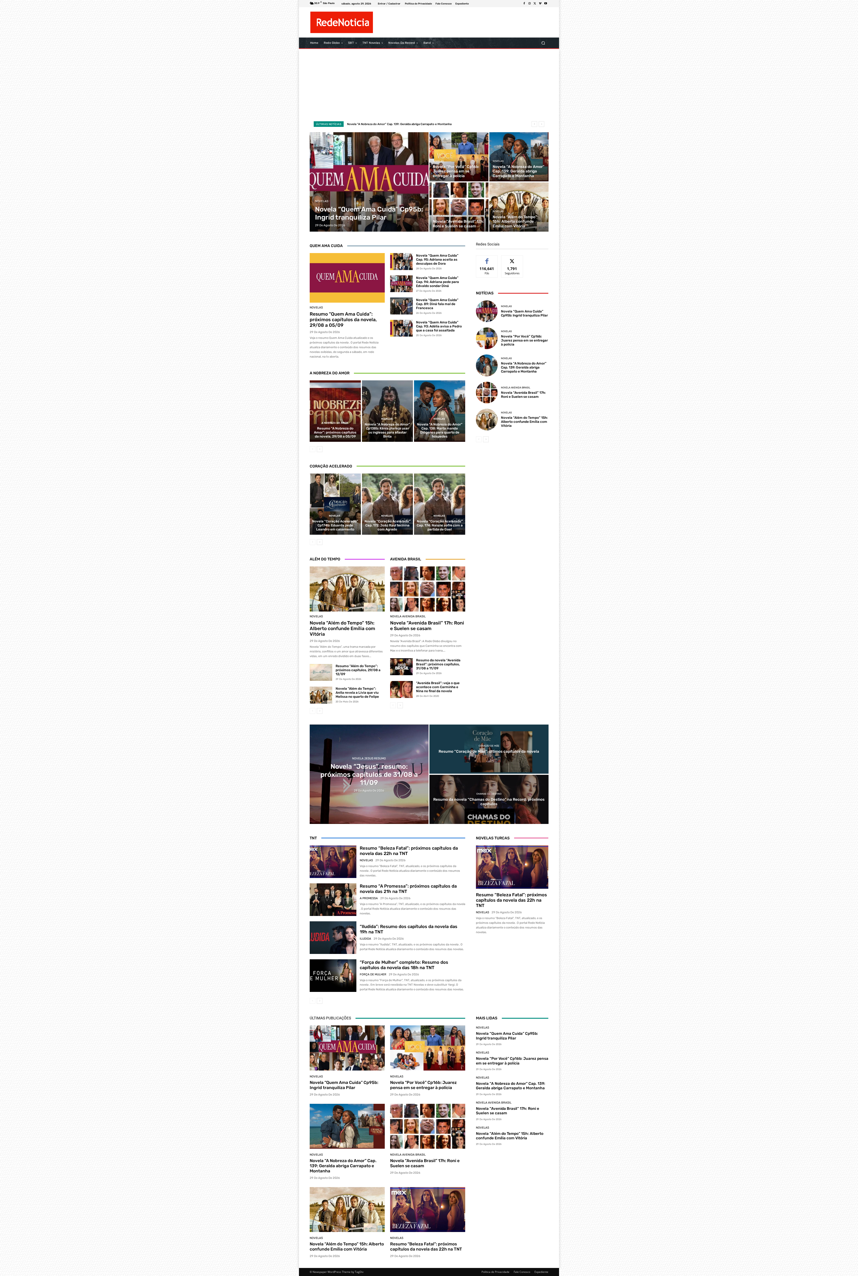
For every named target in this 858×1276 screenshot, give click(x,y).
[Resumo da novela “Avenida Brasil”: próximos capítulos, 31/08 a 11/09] (401, 666)
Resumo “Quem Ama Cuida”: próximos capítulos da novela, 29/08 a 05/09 (343, 319)
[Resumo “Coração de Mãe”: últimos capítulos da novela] (489, 749)
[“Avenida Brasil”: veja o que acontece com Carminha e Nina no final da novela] (401, 689)
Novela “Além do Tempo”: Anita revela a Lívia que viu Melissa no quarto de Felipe (357, 693)
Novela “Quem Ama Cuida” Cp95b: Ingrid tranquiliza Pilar (386, 124)
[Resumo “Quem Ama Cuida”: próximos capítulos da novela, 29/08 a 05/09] (347, 278)
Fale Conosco (522, 1272)
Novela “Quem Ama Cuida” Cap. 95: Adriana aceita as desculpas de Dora (437, 260)
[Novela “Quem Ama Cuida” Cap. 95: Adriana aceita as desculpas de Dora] (401, 261)
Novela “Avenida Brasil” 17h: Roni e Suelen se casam (427, 625)
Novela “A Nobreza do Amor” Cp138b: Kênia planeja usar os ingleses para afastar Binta (387, 430)
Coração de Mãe (489, 745)
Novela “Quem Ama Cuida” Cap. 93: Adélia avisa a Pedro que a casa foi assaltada (439, 326)
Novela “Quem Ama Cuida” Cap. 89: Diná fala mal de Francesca (437, 304)
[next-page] (319, 449)
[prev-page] (312, 449)
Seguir (512, 258)
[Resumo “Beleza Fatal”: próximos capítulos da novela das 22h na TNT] (333, 861)
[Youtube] (545, 3)
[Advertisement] (429, 84)
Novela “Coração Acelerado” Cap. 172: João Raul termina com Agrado (387, 525)
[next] (541, 124)
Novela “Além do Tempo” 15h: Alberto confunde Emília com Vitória (342, 628)
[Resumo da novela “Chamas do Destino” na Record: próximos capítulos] (489, 799)
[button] (543, 43)
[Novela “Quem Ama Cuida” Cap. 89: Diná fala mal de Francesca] (401, 306)
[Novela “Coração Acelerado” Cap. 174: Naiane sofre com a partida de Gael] (439, 504)
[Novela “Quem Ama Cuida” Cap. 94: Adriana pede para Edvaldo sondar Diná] (401, 283)
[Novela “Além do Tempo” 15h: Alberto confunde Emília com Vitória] (518, 207)
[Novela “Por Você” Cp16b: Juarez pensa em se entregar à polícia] (458, 156)
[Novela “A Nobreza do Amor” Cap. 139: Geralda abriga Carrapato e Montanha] (518, 156)
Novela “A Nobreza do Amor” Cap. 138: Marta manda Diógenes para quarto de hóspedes (440, 430)
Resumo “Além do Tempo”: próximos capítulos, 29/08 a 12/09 (358, 670)
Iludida (365, 938)
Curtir (487, 258)
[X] (535, 3)
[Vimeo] (540, 3)
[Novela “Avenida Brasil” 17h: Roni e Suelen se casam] (458, 207)
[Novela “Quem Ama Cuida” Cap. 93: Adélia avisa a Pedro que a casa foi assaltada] (401, 328)
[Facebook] (524, 3)
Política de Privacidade (495, 1272)
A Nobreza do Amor (335, 423)
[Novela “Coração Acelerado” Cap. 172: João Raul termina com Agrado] (387, 504)
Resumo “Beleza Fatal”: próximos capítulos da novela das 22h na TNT (511, 900)
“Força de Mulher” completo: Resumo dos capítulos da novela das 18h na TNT (404, 965)
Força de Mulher (373, 974)
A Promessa (369, 898)
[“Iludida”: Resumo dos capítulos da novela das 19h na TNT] (333, 937)
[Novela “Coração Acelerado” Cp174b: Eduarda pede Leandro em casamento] (335, 504)
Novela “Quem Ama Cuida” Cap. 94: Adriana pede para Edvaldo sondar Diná (437, 282)
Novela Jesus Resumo (369, 758)
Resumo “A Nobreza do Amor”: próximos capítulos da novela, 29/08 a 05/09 (335, 432)
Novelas (321, 201)
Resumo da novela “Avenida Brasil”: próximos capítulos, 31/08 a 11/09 (438, 664)
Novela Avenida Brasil (447, 215)
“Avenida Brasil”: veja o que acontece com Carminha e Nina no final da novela (438, 687)
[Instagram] (529, 3)
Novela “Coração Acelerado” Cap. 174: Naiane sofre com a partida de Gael (440, 525)
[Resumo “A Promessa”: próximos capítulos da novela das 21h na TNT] (333, 899)
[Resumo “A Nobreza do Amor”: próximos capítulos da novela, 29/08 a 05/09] (335, 411)
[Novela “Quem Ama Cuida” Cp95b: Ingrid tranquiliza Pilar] (369, 182)
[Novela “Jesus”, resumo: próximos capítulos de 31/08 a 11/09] (369, 774)
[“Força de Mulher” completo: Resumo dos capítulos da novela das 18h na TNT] (333, 975)
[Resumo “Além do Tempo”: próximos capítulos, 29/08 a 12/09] (321, 672)
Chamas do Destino (488, 793)
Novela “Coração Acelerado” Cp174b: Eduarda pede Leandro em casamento (335, 525)
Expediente (541, 1272)
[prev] (534, 124)
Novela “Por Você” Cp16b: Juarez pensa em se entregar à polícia (524, 340)
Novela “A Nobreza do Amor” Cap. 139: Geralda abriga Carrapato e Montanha (524, 367)
